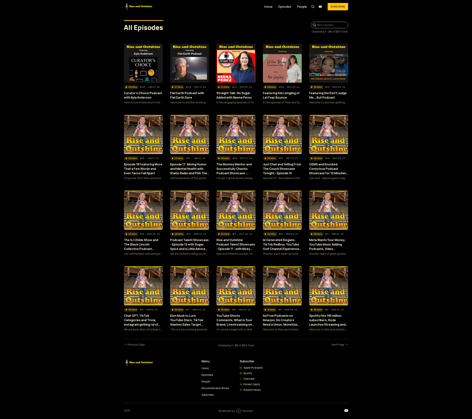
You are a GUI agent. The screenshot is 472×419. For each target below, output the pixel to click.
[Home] (192, 6)
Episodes (284, 7)
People (302, 7)
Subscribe (338, 6)
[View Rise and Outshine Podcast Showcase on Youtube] (320, 6)
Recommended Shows (215, 388)
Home (268, 7)
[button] (131, 87)
